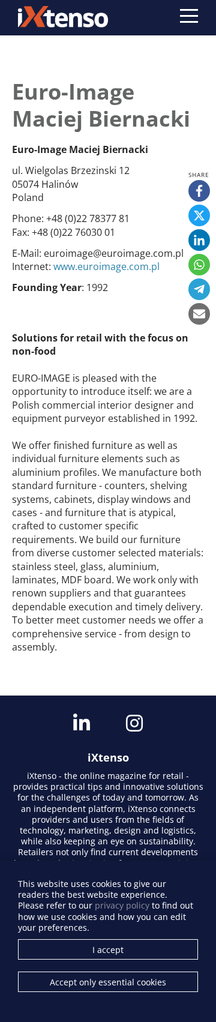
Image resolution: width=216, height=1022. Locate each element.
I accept (108, 949)
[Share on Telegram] (199, 289)
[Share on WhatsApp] (199, 264)
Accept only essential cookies (108, 982)
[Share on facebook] (199, 191)
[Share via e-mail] (199, 314)
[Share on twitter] (199, 215)
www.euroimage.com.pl (106, 266)
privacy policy (122, 905)
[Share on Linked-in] (199, 240)
